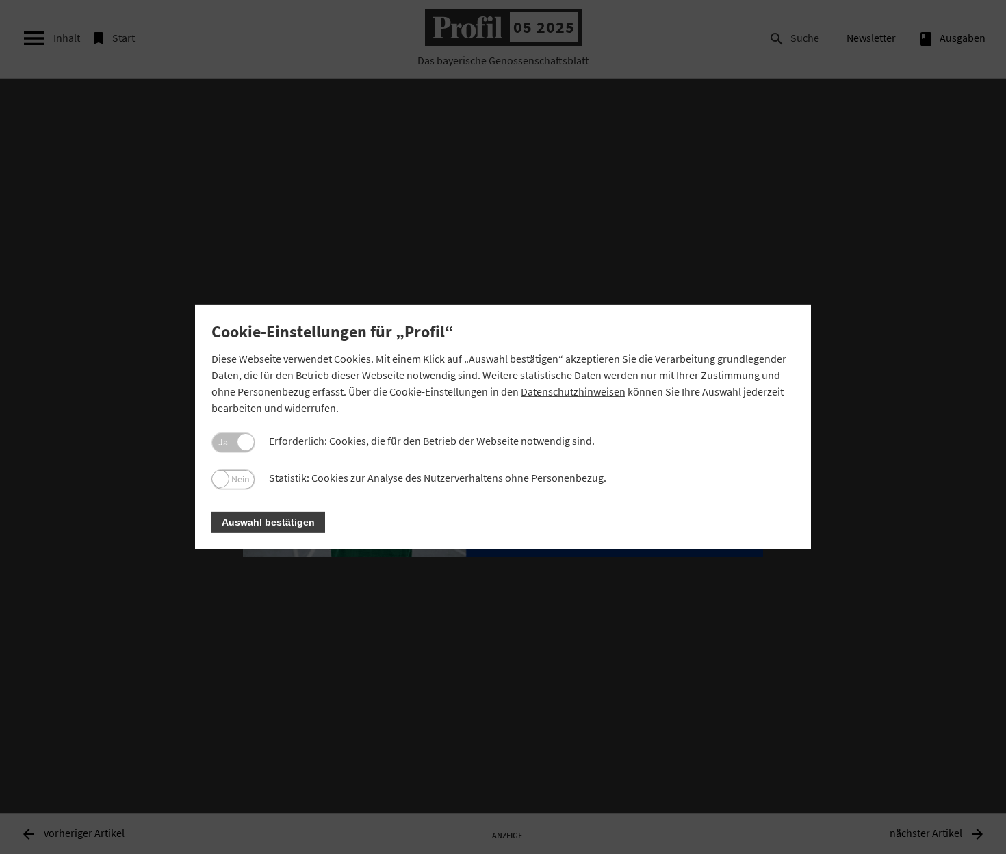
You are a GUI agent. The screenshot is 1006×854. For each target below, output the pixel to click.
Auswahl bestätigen (268, 522)
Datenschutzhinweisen (573, 391)
